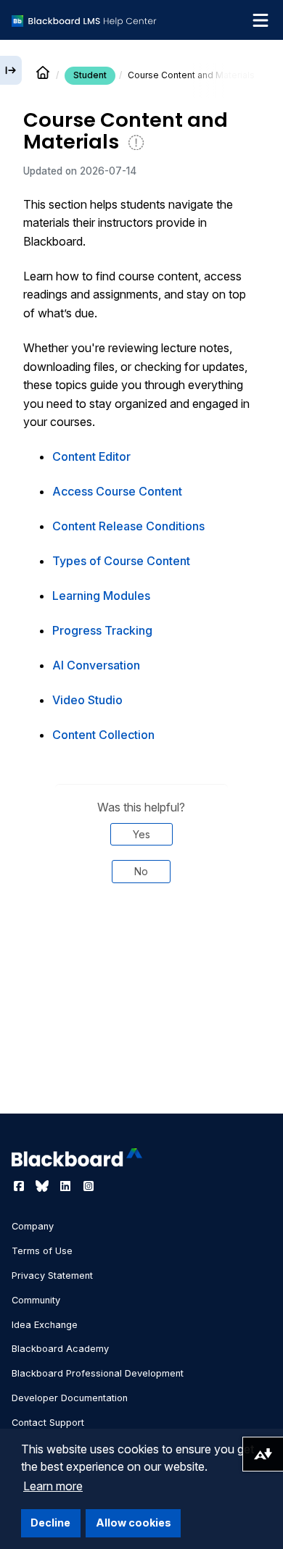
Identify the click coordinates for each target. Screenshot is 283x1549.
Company (33, 1226)
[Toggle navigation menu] (260, 20)
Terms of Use (42, 1250)
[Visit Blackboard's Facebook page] (20, 1186)
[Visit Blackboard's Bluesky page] (43, 1186)
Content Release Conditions (128, 526)
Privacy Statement (52, 1275)
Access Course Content (117, 491)
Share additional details (141, 943)
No (141, 871)
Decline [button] (50, 1522)
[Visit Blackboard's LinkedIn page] (66, 1186)
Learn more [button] (53, 1486)
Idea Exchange (45, 1324)
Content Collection (103, 734)
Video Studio (87, 700)
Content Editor (91, 456)
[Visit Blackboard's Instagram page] (88, 1186)
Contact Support (48, 1422)
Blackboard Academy (60, 1348)
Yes (141, 834)
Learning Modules (101, 595)
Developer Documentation (70, 1398)
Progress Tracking (102, 630)
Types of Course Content (121, 561)
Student (90, 75)
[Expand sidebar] (11, 70)
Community (36, 1300)
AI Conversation (96, 665)
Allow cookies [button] (133, 1522)
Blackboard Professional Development (98, 1373)
